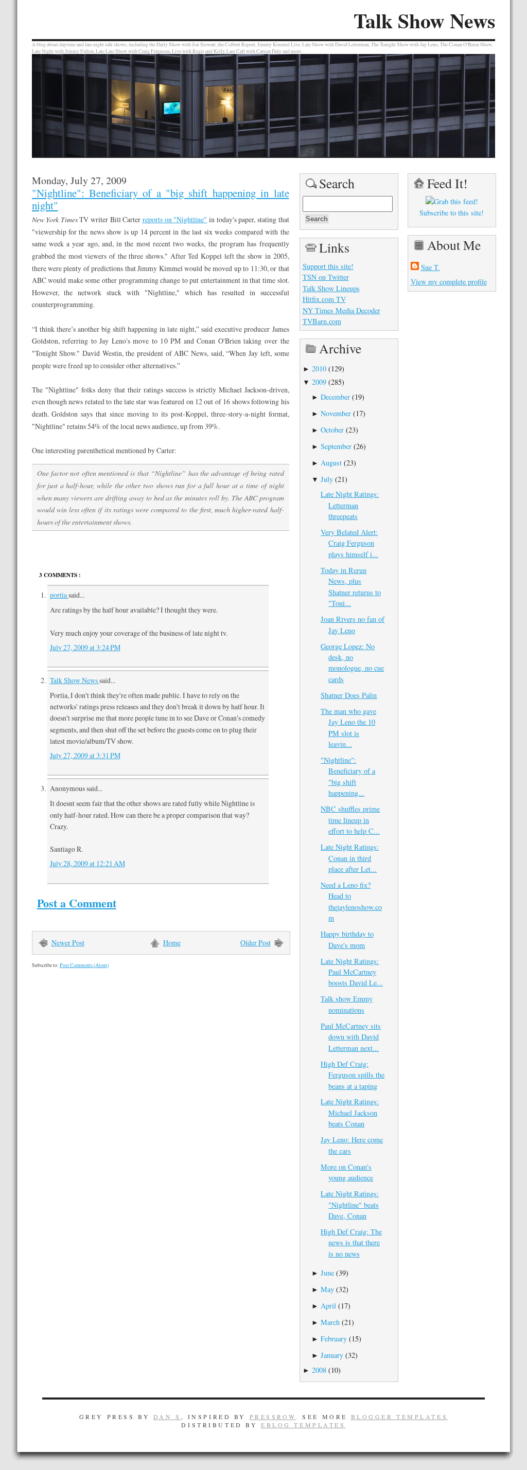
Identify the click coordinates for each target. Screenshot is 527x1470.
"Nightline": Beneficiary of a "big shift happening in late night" (160, 199)
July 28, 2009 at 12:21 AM (87, 863)
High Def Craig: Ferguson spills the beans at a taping (352, 1075)
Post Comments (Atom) (84, 965)
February (334, 1338)
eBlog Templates (303, 1425)
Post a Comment (76, 902)
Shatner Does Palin (349, 695)
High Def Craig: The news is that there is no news (351, 1243)
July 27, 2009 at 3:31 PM (85, 755)
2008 (319, 1370)
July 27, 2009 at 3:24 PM (85, 647)
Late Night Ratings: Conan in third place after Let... (350, 858)
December (335, 397)
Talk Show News (424, 20)
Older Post (255, 942)
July (327, 479)
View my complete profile (449, 281)
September (336, 446)
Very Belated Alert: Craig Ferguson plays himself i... (349, 543)
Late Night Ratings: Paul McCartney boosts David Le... (352, 972)
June (327, 1273)
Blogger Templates (399, 1416)
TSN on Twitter (326, 277)
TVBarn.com (322, 321)
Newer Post (67, 942)
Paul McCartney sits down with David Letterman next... (351, 1037)
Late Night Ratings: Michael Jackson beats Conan (350, 1112)
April (328, 1306)
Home (172, 942)
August (331, 463)
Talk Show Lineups (331, 288)
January (332, 1355)
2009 (319, 382)
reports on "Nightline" (175, 219)
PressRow (273, 1416)
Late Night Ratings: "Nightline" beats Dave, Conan (350, 1205)
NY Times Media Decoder (341, 310)
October (332, 430)
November (336, 413)
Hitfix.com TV (324, 299)
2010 (319, 368)
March (330, 1322)
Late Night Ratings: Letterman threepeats (350, 505)
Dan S (167, 1416)
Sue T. (430, 267)
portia (59, 595)
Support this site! (328, 266)
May (327, 1289)
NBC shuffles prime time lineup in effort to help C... (350, 820)
